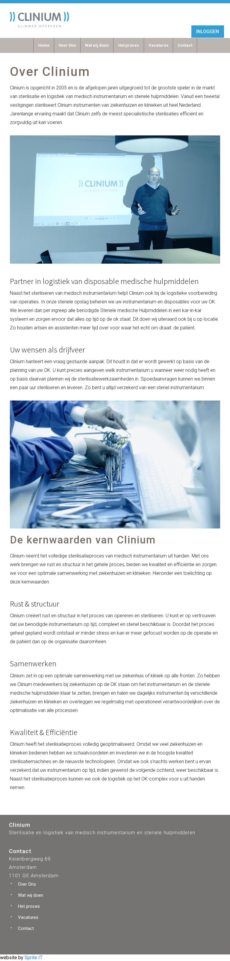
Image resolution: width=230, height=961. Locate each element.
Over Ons (67, 45)
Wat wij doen (97, 45)
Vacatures (158, 45)
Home (43, 45)
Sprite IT (34, 957)
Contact (185, 45)
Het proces (128, 45)
